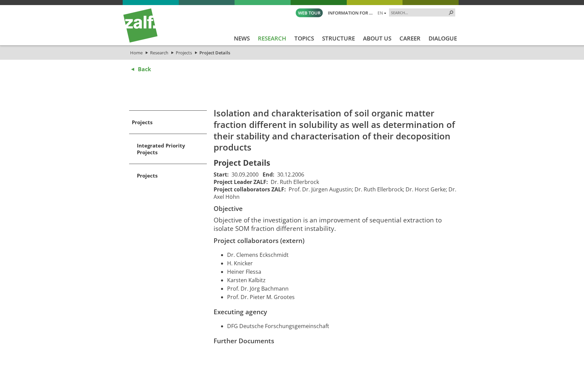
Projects (184, 53)
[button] (451, 12)
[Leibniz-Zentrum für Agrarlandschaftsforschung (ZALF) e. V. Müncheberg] (140, 41)
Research (159, 53)
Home (136, 53)
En (380, 13)
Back (144, 69)
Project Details (214, 53)
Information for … (350, 13)
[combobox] (419, 12)
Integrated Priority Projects (161, 149)
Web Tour (309, 13)
